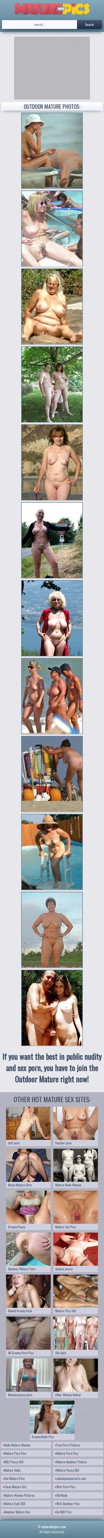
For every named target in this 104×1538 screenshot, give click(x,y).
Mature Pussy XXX (67, 1470)
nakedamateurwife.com (71, 1478)
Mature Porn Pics (15, 1453)
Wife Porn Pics (65, 1486)
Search (89, 24)
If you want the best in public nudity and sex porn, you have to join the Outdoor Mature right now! (52, 1068)
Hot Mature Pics (14, 1478)
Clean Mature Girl (15, 1486)
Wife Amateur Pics (68, 1503)
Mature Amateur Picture (71, 1461)
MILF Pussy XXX (13, 1461)
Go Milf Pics (64, 1511)
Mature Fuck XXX (14, 1503)
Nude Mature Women (17, 1445)
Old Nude (61, 1495)
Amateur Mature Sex (17, 1511)
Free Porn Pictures (68, 1445)
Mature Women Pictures (19, 1495)
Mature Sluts (12, 1470)
